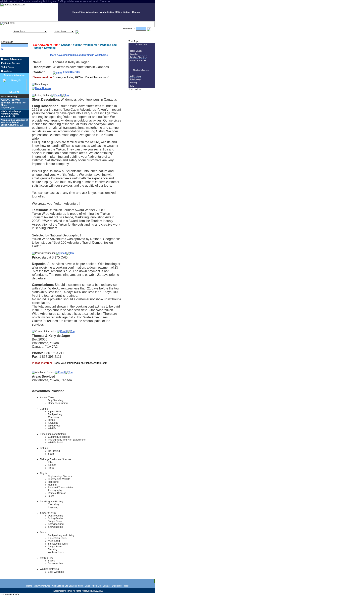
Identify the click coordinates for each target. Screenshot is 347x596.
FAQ (132, 86)
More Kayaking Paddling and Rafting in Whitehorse (79, 55)
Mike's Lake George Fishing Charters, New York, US (11, 113)
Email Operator (71, 72)
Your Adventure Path (45, 44)
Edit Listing (135, 79)
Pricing (133, 82)
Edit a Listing (123, 12)
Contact (136, 12)
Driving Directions (138, 57)
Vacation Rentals (138, 60)
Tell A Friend (7, 67)
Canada (65, 44)
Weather (134, 54)
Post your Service (10, 63)
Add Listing (135, 76)
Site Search (70, 586)
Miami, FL (14, 92)
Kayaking (50, 47)
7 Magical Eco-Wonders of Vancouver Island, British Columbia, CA (14, 122)
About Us (96, 586)
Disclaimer (117, 586)
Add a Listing (107, 12)
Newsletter (6, 71)
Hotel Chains (136, 51)
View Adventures (89, 12)
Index (80, 586)
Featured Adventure (14, 75)
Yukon (77, 44)
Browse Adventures (11, 59)
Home (75, 12)
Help (126, 586)
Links (87, 586)
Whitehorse (90, 44)
